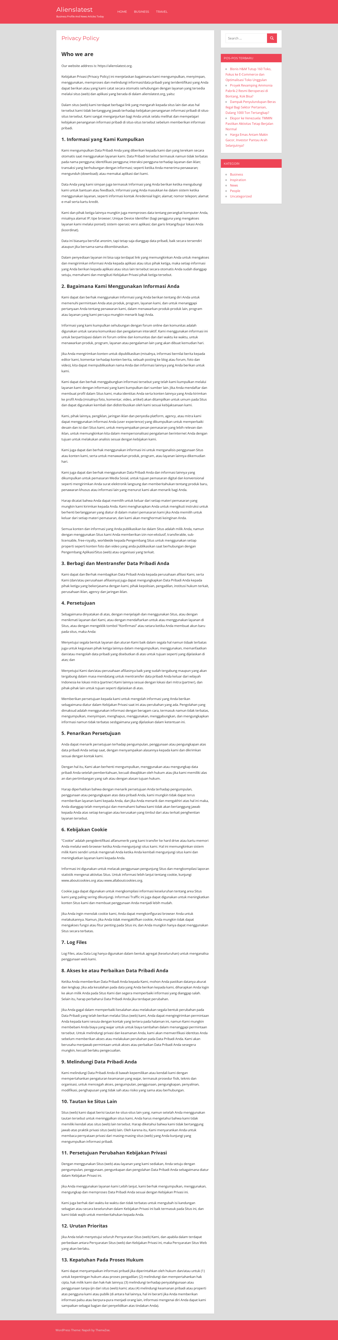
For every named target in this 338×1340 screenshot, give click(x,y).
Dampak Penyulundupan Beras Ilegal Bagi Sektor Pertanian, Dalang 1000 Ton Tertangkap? (251, 107)
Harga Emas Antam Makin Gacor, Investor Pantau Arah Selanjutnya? (247, 140)
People (235, 191)
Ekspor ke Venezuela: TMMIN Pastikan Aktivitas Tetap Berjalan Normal (249, 123)
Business (141, 11)
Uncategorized (241, 196)
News (234, 185)
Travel (162, 11)
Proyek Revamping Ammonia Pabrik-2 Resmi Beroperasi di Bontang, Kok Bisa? (249, 90)
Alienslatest (74, 9)
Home (122, 11)
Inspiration (238, 180)
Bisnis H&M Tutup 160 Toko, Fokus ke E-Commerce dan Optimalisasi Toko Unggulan (248, 74)
